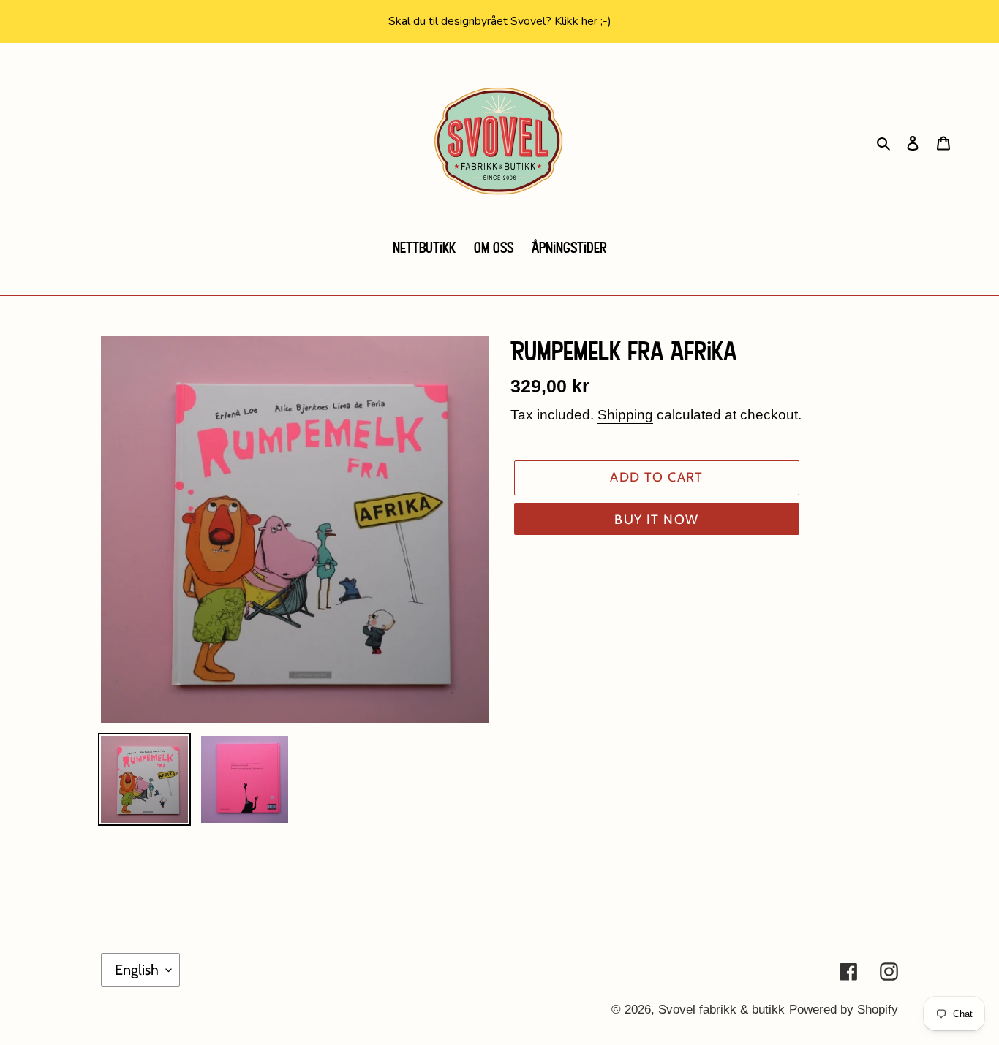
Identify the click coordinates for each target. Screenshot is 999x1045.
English (137, 969)
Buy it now (656, 520)
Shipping (625, 414)
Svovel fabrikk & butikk (721, 1009)
